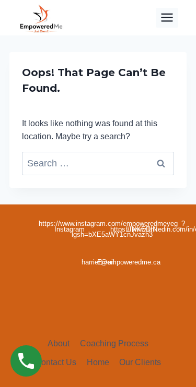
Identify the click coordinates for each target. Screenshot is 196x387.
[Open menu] (167, 18)
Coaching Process (114, 343)
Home (98, 362)
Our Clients (140, 362)
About (59, 343)
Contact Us (55, 362)
